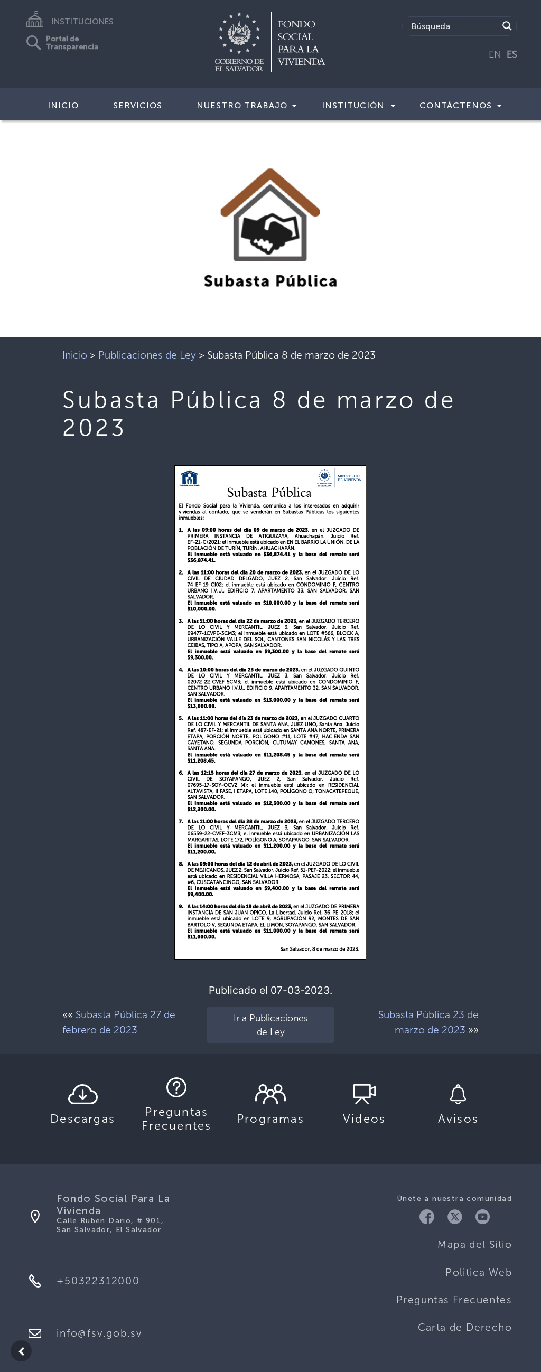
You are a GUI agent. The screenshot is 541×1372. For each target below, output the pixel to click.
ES (512, 54)
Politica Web (478, 1272)
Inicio (63, 105)
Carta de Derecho (465, 1327)
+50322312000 (98, 1281)
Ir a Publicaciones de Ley (271, 1025)
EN (495, 54)
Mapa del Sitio (474, 1244)
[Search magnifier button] (507, 26)
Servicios (137, 105)
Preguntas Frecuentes (454, 1300)
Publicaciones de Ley (147, 355)
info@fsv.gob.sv (99, 1333)
